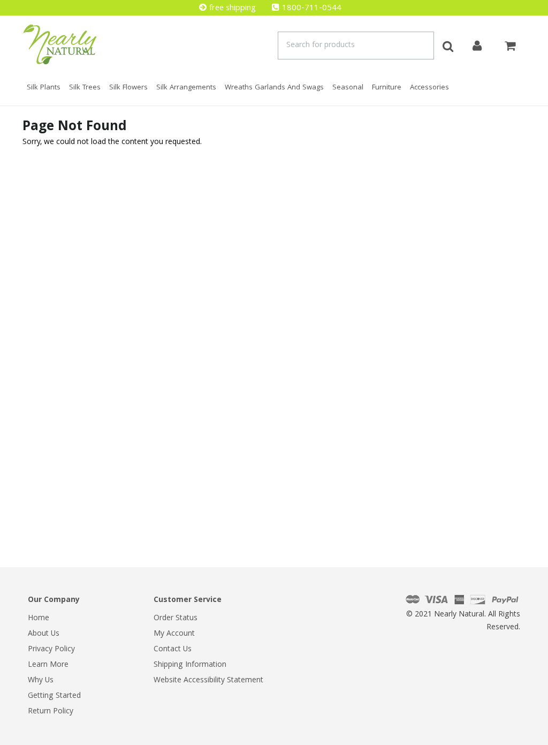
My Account (174, 634)
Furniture (386, 88)
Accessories (429, 88)
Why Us (41, 680)
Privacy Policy (51, 649)
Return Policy (50, 711)
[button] (547, 739)
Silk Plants (43, 88)
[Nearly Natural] (59, 44)
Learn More (48, 665)
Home (38, 618)
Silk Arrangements (186, 88)
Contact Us (173, 649)
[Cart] (510, 44)
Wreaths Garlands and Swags (274, 88)
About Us (43, 634)
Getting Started (54, 696)
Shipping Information (190, 665)
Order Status (175, 618)
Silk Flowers (128, 88)
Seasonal (347, 88)
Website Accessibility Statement (208, 680)
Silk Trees (85, 88)
